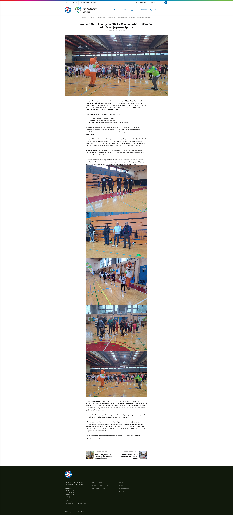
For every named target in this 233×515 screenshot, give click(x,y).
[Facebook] (165, 3)
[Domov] (81, 10)
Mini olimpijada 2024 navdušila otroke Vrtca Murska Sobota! (103, 456)
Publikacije (94, 2)
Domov (84, 18)
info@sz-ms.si (70, 497)
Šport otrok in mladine (157, 10)
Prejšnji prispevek (101, 452)
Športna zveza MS (120, 10)
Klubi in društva (84, 2)
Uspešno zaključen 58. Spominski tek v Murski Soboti (129, 456)
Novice (68, 2)
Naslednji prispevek (130, 452)
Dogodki (75, 2)
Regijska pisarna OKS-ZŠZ (138, 10)
